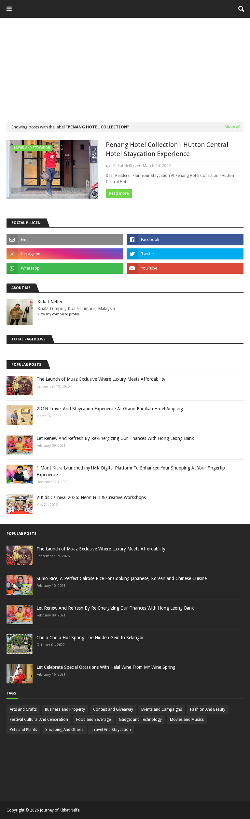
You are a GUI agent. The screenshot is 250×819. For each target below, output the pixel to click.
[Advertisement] (125, 63)
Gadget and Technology (140, 719)
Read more (119, 193)
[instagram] (65, 253)
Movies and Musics (187, 719)
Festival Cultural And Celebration (39, 719)
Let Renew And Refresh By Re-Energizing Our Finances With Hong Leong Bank (115, 438)
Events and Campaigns (161, 709)
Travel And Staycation (111, 729)
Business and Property (65, 709)
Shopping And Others (64, 729)
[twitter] (185, 253)
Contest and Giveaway (113, 709)
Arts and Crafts (23, 709)
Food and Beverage (93, 719)
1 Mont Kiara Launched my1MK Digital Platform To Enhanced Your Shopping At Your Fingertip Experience (130, 471)
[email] (65, 239)
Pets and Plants (23, 729)
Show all (232, 127)
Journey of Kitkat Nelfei (60, 810)
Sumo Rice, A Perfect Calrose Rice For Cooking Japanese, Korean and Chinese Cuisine (121, 578)
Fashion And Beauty (207, 709)
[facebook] (185, 239)
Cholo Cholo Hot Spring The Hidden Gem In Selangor (90, 637)
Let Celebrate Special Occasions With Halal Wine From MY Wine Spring (105, 667)
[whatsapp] (65, 268)
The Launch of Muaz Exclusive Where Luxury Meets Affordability (100, 379)
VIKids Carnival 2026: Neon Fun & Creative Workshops (91, 497)
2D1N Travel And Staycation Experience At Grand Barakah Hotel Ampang (109, 408)
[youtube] (185, 268)
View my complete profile (58, 314)
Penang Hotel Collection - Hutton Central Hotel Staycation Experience (167, 149)
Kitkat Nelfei (123, 166)
